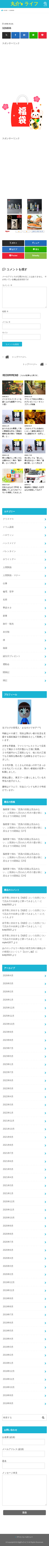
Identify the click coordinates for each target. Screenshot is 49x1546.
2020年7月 (8, 1242)
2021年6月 (8, 1161)
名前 (5, 311)
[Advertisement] (24, 70)
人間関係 (7, 567)
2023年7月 (8, 1048)
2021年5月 (8, 1169)
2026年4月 (8, 975)
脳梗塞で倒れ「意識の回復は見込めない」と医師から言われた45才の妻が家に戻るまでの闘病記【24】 (22, 872)
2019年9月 (8, 1298)
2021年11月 (8, 1120)
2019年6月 (8, 1322)
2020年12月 (9, 1201)
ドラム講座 (8, 527)
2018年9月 (8, 1395)
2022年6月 (8, 1080)
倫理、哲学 (8, 591)
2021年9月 (8, 1137)
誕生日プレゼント (11, 656)
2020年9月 (8, 1225)
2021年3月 (8, 1185)
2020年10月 (9, 1217)
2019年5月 (8, 1330)
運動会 (6, 664)
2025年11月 (8, 1016)
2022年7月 (8, 1072)
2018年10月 (9, 1387)
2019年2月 (8, 1355)
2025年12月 (9, 1007)
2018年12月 (9, 1371)
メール (6, 322)
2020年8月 (8, 1234)
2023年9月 (8, 1032)
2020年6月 (8, 1250)
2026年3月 (8, 983)
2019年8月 (8, 1306)
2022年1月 (8, 1112)
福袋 (5, 648)
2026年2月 (8, 991)
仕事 (5, 583)
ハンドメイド (9, 543)
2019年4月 (8, 1338)
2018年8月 (8, 1403)
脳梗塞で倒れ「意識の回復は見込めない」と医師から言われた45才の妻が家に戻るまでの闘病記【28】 (22, 812)
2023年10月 (9, 1024)
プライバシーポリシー (24, 1537)
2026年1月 (8, 999)
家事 (5, 615)
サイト (5, 332)
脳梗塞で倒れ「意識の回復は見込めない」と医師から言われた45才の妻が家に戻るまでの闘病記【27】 (22, 827)
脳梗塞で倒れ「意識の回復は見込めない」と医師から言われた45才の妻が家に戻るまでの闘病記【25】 (22, 857)
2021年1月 (8, 1193)
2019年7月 (8, 1314)
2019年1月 (8, 1363)
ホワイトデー (9, 559)
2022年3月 (8, 1104)
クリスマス (8, 519)
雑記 (5, 680)
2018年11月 (8, 1379)
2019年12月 (9, 1282)
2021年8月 (8, 1145)
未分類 (6, 632)
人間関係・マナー (11, 575)
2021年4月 (8, 1177)
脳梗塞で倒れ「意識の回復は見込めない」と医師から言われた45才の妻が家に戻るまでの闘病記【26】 (22, 842)
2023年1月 (8, 1064)
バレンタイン (9, 551)
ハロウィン (8, 535)
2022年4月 (8, 1096)
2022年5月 (8, 1088)
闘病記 (6, 672)
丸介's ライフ (24, 3)
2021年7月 (8, 1153)
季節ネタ (7, 607)
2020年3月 (8, 1266)
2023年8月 (8, 1040)
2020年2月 (8, 1274)
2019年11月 (8, 1290)
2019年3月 (8, 1347)
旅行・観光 (8, 623)
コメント (7, 285)
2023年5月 (8, 1056)
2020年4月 (8, 1258)
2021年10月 (9, 1129)
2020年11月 (8, 1209)
